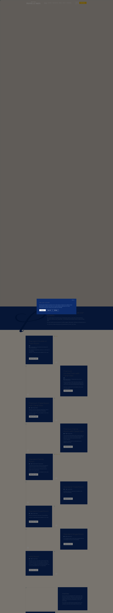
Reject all (49, 310)
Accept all (42, 310)
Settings (55, 310)
